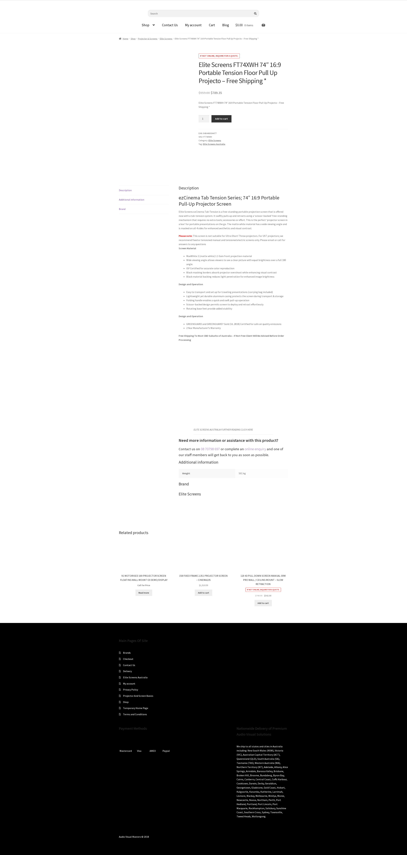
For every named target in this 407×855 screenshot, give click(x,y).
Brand (122, 209)
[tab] (144, 190)
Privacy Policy (130, 689)
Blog (225, 25)
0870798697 (11, 2)
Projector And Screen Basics (138, 695)
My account (193, 25)
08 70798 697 (210, 449)
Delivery (127, 671)
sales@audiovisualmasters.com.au (41, 2)
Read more (143, 592)
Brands (127, 652)
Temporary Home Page (135, 708)
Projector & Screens (147, 38)
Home (125, 38)
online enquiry (255, 449)
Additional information (131, 199)
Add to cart (221, 118)
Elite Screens (166, 38)
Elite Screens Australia (214, 144)
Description (125, 190)
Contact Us (170, 25)
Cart (212, 25)
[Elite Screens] (210, 160)
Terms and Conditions (135, 714)
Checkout (128, 658)
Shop (145, 25)
